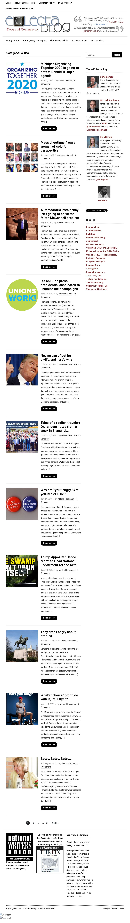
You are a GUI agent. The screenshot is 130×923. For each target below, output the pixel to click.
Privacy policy (65, 3)
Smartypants (92, 268)
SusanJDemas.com (95, 272)
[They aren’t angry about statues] (22, 645)
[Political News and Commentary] (37, 24)
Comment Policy (46, 3)
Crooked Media (93, 230)
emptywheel (92, 241)
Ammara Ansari (65, 80)
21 (46, 823)
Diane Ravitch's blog (95, 237)
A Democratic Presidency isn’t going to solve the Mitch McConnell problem (60, 214)
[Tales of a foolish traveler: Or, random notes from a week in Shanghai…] (22, 436)
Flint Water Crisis (59, 40)
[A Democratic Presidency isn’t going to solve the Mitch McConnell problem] (22, 223)
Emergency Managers (34, 40)
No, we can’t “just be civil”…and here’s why (56, 357)
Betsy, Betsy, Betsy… (56, 759)
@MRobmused (93, 126)
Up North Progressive (96, 286)
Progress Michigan (95, 261)
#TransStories (79, 40)
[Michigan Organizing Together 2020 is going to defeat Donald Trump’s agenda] (22, 77)
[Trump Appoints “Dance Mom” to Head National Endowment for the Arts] (22, 571)
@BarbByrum (101, 179)
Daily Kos (90, 234)
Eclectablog (30, 908)
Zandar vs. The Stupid (96, 289)
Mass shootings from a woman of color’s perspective (58, 146)
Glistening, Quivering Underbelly (101, 248)
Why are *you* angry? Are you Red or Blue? (60, 492)
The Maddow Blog (94, 282)
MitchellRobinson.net (97, 130)
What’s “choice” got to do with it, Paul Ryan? (59, 697)
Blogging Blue (92, 227)
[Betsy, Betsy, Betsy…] (22, 772)
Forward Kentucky (95, 244)
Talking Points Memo (96, 279)
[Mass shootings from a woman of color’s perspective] (22, 156)
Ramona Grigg (93, 265)
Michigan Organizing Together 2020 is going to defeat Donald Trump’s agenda (60, 70)
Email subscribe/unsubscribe (19, 9)
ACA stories (97, 40)
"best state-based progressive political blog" (50, 841)
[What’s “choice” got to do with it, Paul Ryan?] (22, 709)
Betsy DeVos (12, 40)
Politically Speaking (95, 258)
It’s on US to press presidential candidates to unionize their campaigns (60, 285)
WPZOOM (119, 908)
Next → (55, 823)
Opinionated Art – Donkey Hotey (101, 255)
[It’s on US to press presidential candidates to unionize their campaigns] (22, 295)
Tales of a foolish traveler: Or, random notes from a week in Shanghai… (60, 427)
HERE (104, 123)
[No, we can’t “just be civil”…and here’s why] (22, 369)
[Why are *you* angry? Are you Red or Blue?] (22, 504)
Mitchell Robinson (69, 364)
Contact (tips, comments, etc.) (20, 3)
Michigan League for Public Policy (102, 251)
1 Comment (46, 767)
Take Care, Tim (93, 275)
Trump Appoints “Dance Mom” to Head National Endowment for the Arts (58, 561)
